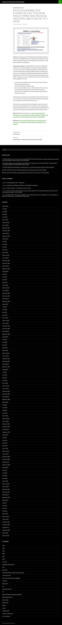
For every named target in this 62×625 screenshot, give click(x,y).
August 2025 (5, 238)
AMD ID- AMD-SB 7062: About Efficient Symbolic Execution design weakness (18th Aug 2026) (24, 170)
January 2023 (5, 323)
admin (25, 24)
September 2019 (6, 432)
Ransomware (5, 602)
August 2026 (5, 206)
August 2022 (5, 336)
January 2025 (5, 258)
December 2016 (6, 522)
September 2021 (6, 366)
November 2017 (6, 492)
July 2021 (4, 372)
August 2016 (5, 532)
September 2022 (6, 334)
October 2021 (5, 364)
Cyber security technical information (13, 2)
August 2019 (5, 434)
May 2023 (4, 312)
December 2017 (6, 489)
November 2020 (6, 394)
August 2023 (5, 304)
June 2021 (4, 375)
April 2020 (4, 413)
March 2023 (5, 317)
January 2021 (5, 388)
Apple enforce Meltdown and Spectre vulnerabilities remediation (22, 185)
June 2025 (4, 244)
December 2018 (6, 456)
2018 (3, 548)
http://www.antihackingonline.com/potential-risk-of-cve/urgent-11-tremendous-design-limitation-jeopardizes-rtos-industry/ (30, 122)
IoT (3, 591)
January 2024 (5, 290)
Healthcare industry (7, 589)
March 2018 (5, 481)
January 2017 (5, 519)
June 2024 (4, 277)
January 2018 (5, 486)
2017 (3, 545)
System (4, 608)
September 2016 (6, 530)
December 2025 (6, 228)
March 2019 (5, 448)
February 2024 (5, 287)
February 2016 (5, 535)
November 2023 (6, 296)
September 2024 (6, 268)
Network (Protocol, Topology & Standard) (12, 594)
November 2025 (6, 230)
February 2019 (5, 451)
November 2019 (6, 426)
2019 (3, 551)
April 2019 (4, 445)
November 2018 (6, 459)
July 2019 (4, 437)
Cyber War (4, 581)
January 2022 (5, 356)
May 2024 (4, 279)
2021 (3, 556)
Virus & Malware (6, 616)
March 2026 (5, 219)
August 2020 (5, 402)
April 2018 (4, 478)
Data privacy (5, 583)
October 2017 (5, 494)
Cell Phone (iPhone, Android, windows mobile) (13, 572)
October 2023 (5, 298)
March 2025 (5, 252)
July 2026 (4, 208)
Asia (3, 567)
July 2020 (4, 405)
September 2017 (6, 497)
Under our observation (7, 613)
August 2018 (5, 467)
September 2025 (6, 236)
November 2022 (6, 328)
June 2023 (4, 309)
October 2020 (5, 396)
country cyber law (6, 575)
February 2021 (5, 385)
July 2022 (4, 339)
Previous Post (16, 133)
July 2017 (4, 503)
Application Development (8, 564)
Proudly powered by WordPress (8, 623)
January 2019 (5, 454)
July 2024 (4, 274)
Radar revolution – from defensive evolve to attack (19, 188)
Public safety (5, 600)
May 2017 (4, 508)
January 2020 (5, 421)
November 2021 (6, 361)
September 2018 (6, 464)
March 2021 (5, 383)
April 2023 (4, 315)
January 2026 (5, 225)
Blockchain (4, 570)
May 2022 (4, 345)
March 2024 (5, 285)
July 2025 (4, 241)
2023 (3, 559)
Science (4, 605)
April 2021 (4, 380)
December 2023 (6, 293)
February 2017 (5, 516)
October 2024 (5, 266)
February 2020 (5, 418)
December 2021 (6, 358)
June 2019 (4, 440)
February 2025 (5, 255)
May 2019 (4, 443)
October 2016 (5, 527)
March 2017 (5, 513)
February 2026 (5, 222)
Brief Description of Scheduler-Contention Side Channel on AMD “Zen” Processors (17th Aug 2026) (25, 172)
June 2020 (4, 407)
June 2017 (4, 505)
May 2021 (4, 377)
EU (3, 586)
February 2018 (5, 483)
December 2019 (6, 424)
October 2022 (5, 331)
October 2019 (5, 429)
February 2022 (5, 353)
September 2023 (6, 301)
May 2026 (4, 214)
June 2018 (4, 473)
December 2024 (6, 260)
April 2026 (4, 217)
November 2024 (6, 263)
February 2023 (5, 320)
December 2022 (6, 326)
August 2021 (5, 369)
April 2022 (4, 347)
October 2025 (5, 233)
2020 (3, 553)
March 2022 (5, 350)
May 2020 (4, 410)
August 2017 (5, 500)
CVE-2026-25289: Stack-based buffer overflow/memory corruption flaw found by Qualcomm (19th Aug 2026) (28, 167)
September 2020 (6, 399)
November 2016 (6, 524)
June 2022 (4, 342)
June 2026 (4, 211)
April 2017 (4, 511)
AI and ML (4, 561)
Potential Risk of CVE (18, 7)
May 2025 (4, 247)
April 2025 (4, 249)
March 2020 (5, 415)
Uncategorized (5, 610)
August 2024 (5, 271)
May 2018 (4, 475)
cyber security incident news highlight (11, 578)
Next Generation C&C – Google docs (15, 182)
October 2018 (5, 462)
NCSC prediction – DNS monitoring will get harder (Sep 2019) (27, 138)
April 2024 (4, 282)
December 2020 (6, 391)
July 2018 (4, 470)
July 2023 (4, 307)
